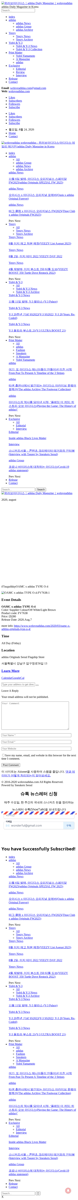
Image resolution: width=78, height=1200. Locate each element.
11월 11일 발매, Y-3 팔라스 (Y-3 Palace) (33, 301)
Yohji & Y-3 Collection (29, 49)
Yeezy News (23, 36)
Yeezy (12, 33)
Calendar (6, 677)
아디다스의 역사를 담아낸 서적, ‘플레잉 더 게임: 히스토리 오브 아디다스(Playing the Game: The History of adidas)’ (42, 406)
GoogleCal (18, 677)
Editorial (21, 68)
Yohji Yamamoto (25, 55)
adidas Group (23, 26)
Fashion (20, 350)
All (18, 159)
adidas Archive (24, 29)
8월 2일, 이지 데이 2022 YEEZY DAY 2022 (35, 256)
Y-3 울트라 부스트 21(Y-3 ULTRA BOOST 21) (37, 330)
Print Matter (15, 52)
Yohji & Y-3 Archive (28, 291)
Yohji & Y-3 (15, 42)
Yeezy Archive (24, 39)
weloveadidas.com (19, 91)
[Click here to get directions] (37, 685)
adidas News (23, 23)
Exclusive (14, 65)
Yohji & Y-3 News (26, 46)
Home (12, 133)
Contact (13, 81)
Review (20, 72)
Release (13, 78)
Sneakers (21, 353)
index (12, 16)
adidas (12, 20)
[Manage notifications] (68, 1190)
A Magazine (23, 59)
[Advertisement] (39, 543)
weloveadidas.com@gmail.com (28, 88)
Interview (21, 75)
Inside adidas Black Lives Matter (27, 438)
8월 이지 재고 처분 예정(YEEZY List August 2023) (40, 243)
